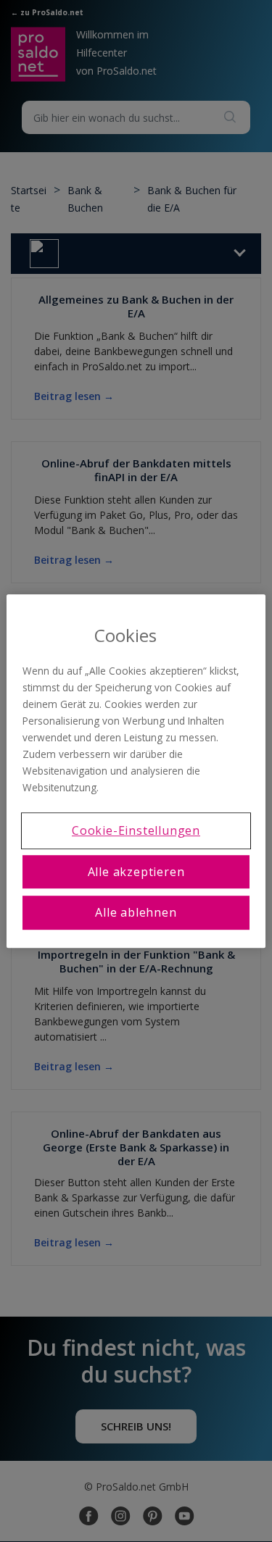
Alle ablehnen (135, 912)
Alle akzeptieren (136, 872)
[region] (136, 771)
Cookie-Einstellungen (136, 831)
